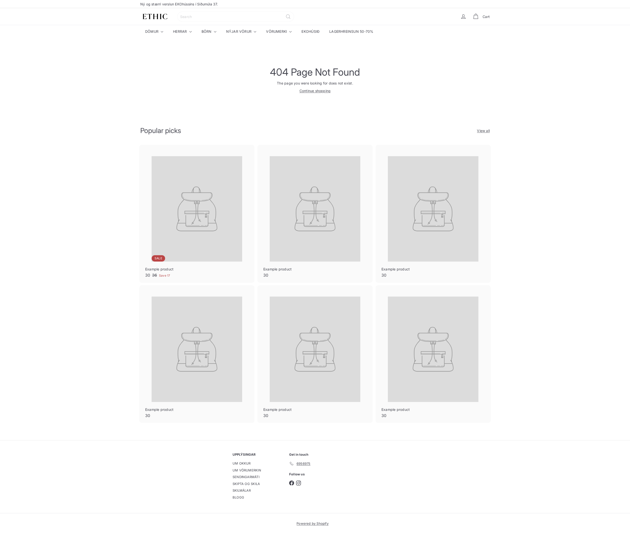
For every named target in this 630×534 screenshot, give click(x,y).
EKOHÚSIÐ (310, 31)
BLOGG (238, 497)
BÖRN (207, 31)
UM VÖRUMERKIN (247, 470)
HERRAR (180, 31)
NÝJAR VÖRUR (239, 31)
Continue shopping (315, 91)
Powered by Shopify (313, 523)
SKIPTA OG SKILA (246, 484)
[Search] (288, 17)
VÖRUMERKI (277, 31)
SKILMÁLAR (242, 490)
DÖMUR (152, 31)
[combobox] (235, 17)
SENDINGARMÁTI (246, 477)
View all (483, 131)
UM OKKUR (242, 463)
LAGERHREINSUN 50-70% (351, 31)
